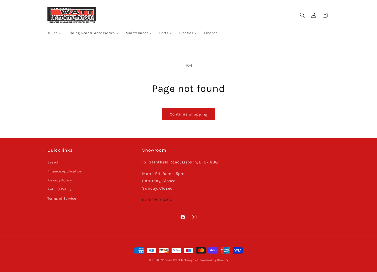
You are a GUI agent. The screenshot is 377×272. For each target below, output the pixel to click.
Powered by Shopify (214, 260)
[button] (302, 15)
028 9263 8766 (157, 199)
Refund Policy (59, 189)
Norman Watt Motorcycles (180, 260)
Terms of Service (61, 198)
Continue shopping (188, 114)
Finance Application (64, 171)
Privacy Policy (59, 180)
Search (53, 162)
